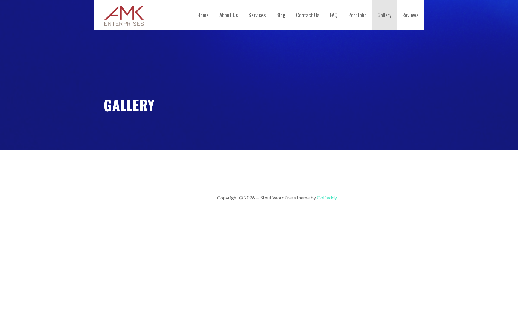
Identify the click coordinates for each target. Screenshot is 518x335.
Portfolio (357, 15)
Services (257, 15)
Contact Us (307, 15)
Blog (280, 15)
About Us (228, 15)
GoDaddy (327, 197)
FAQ (334, 15)
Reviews (410, 15)
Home (203, 15)
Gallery (384, 15)
